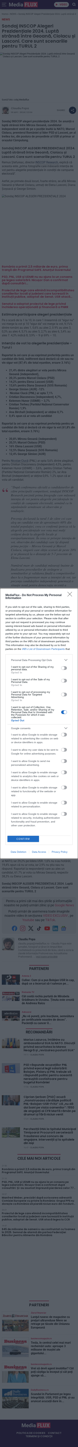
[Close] (70, 595)
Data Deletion (18, 851)
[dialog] (39, 723)
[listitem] (39, 660)
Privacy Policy (59, 851)
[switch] (64, 668)
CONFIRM (23, 839)
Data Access (39, 851)
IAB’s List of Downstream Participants (43, 648)
